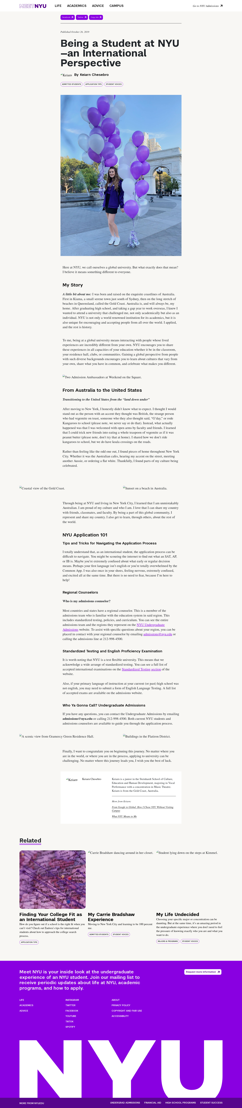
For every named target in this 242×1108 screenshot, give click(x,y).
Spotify (70, 1026)
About (116, 1000)
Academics (76, 5)
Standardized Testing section (141, 669)
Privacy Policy (121, 1005)
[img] (52, 879)
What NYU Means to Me (124, 816)
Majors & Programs (168, 941)
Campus (117, 5)
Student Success (211, 1103)
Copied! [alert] (96, 21)
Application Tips (93, 84)
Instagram (72, 1000)
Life (58, 5)
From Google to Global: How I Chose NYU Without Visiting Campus (142, 808)
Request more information (201, 971)
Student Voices (114, 84)
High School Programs (180, 1103)
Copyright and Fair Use (127, 1010)
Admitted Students (71, 84)
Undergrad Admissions (125, 1103)
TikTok (69, 1021)
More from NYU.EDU (31, 1103)
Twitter (80, 17)
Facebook (66, 17)
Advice (98, 5)
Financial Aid (152, 1103)
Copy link (95, 18)
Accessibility (120, 1016)
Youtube (71, 1016)
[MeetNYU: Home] (32, 5)
